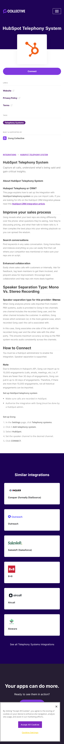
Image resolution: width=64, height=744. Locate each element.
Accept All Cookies (30, 724)
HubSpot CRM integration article (28, 203)
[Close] (56, 706)
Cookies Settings (30, 732)
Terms (6, 105)
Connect (32, 71)
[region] (30, 722)
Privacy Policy (10, 98)
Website (7, 90)
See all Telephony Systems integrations (32, 644)
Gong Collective (16, 138)
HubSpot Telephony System (34, 155)
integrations (9, 155)
